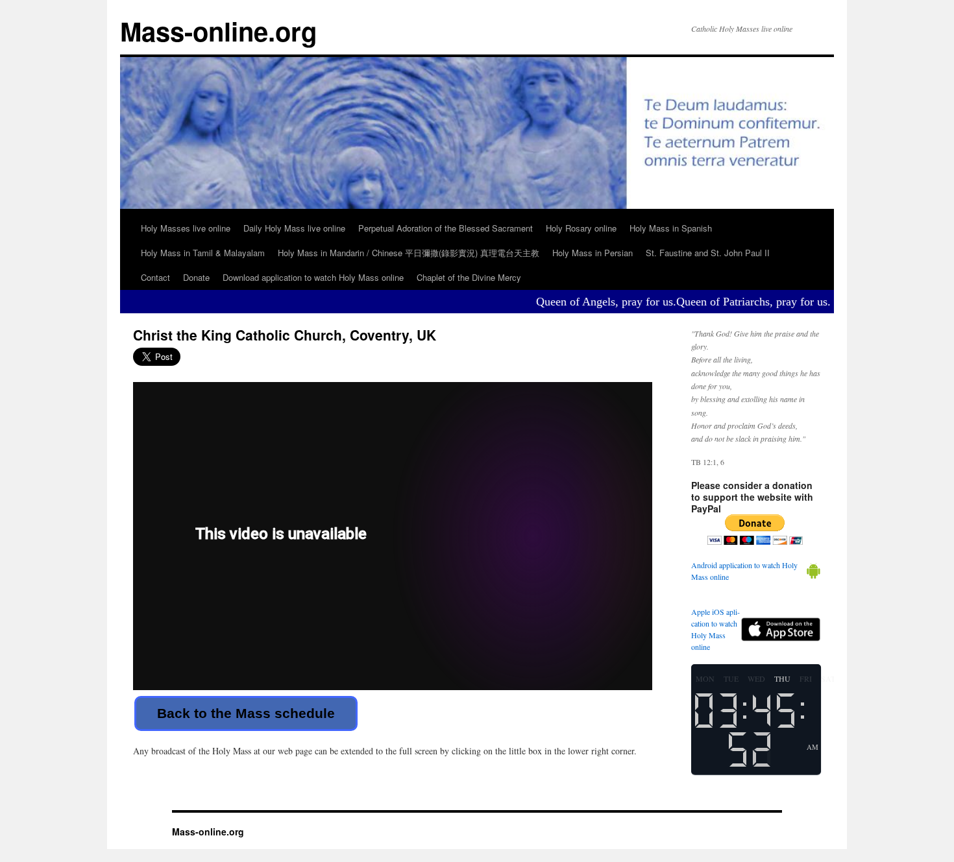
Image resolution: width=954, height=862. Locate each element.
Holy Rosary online (581, 228)
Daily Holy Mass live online (294, 228)
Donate (196, 277)
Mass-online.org (218, 30)
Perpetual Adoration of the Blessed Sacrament (445, 228)
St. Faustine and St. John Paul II (708, 252)
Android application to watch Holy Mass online (744, 571)
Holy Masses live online (185, 228)
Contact (155, 277)
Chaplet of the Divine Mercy (469, 277)
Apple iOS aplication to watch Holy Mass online (715, 629)
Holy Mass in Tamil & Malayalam (203, 252)
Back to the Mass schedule (246, 713)
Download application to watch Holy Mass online (313, 277)
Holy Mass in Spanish (671, 228)
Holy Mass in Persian (592, 252)
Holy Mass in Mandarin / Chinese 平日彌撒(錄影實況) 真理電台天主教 (408, 252)
